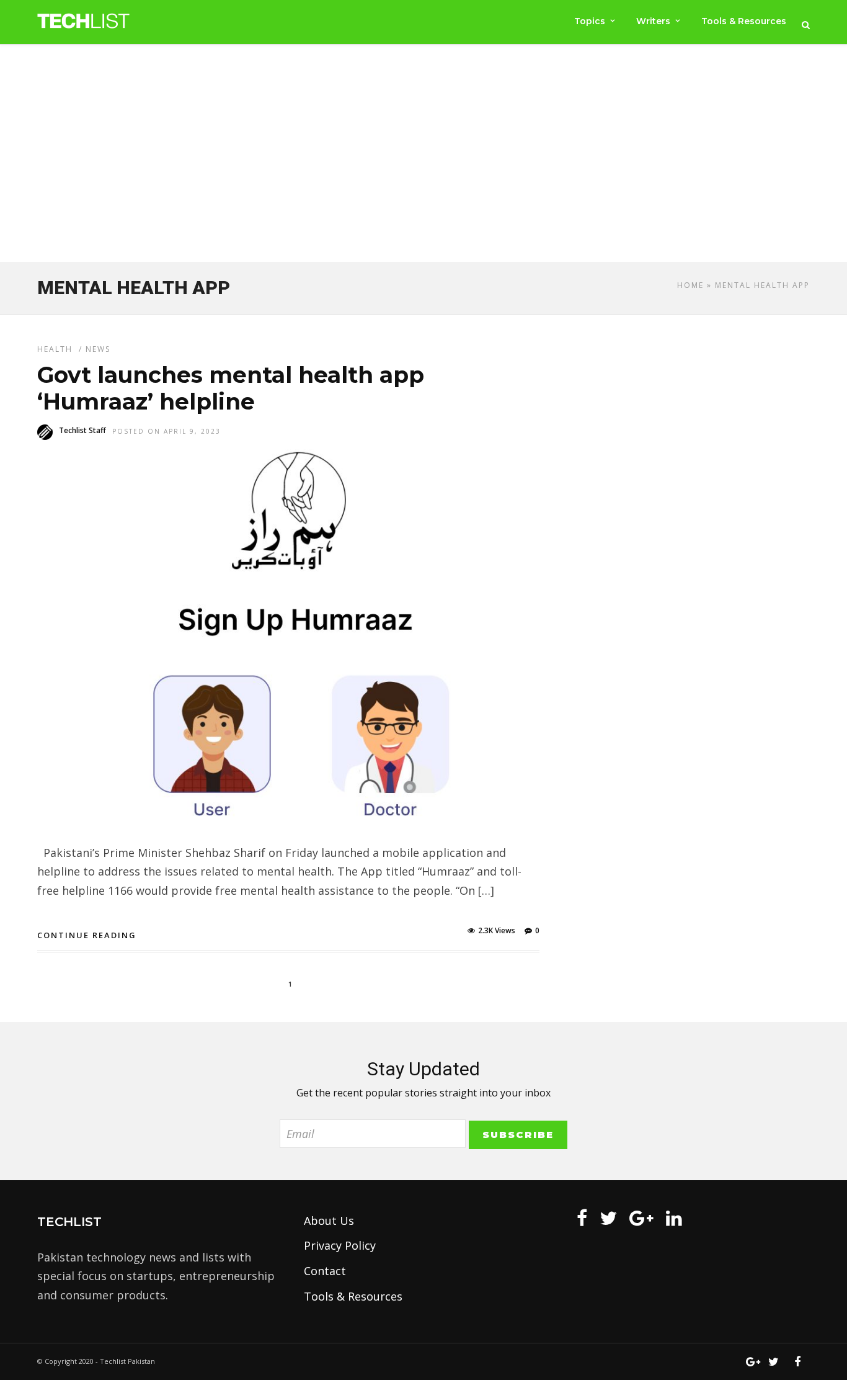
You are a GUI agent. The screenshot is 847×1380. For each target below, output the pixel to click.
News (98, 349)
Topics (589, 21)
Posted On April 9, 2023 (166, 431)
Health (55, 349)
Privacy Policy (340, 1245)
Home (690, 285)
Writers (653, 21)
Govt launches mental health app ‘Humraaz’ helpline (230, 388)
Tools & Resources (743, 21)
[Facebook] (582, 1218)
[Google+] (641, 1218)
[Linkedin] (674, 1218)
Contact (325, 1270)
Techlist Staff (82, 430)
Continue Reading (86, 935)
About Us (329, 1220)
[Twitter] (608, 1218)
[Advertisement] (423, 156)
